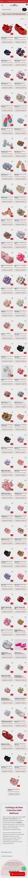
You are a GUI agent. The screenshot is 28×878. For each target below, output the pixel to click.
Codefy (13, 877)
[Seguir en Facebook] (10, 872)
